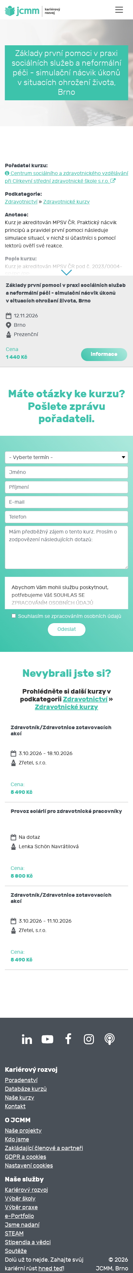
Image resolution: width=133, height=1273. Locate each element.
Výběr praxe (21, 1207)
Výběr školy (20, 1198)
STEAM (14, 1233)
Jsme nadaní (22, 1225)
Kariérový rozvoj (26, 1190)
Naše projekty (23, 1130)
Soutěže (16, 1251)
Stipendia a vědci (28, 1242)
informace (104, 354)
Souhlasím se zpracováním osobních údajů (69, 616)
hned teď (50, 1268)
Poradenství (21, 1080)
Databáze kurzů (26, 1089)
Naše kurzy (19, 1097)
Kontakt (15, 1106)
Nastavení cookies (29, 1165)
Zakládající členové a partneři (44, 1148)
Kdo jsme (17, 1139)
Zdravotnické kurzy (66, 202)
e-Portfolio (19, 1216)
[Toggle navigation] (119, 9)
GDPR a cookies (25, 1157)
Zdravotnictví (21, 202)
